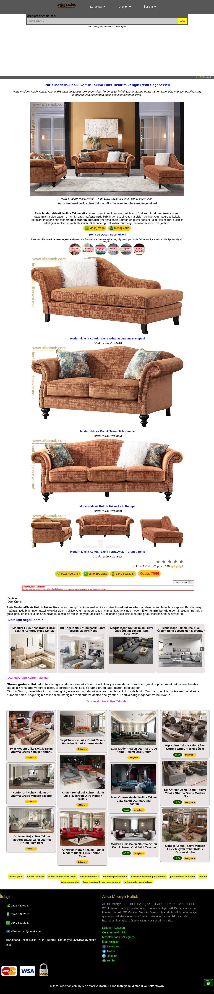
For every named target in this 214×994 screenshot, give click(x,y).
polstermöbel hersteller (182, 876)
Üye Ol (199, 77)
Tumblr (110, 960)
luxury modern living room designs (101, 882)
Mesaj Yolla (97, 228)
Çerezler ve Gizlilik (113, 932)
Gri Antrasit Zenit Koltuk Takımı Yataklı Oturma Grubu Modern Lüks (185, 793)
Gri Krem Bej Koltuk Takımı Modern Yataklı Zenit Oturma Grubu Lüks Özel (32, 840)
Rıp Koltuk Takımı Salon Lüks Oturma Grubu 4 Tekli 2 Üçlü (185, 747)
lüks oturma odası (89, 876)
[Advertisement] (107, 52)
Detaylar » (31, 757)
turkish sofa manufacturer (138, 882)
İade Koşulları (110, 941)
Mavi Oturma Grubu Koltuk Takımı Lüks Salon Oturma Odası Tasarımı (134, 801)
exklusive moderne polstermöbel (148, 876)
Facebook (112, 946)
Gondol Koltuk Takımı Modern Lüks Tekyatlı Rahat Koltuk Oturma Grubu (185, 849)
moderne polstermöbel (115, 876)
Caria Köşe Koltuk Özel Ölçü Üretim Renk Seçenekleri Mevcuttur (181, 629)
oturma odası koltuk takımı (62, 876)
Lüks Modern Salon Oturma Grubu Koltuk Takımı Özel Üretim (134, 750)
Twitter (110, 951)
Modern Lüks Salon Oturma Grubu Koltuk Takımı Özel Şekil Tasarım (134, 846)
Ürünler (123, 6)
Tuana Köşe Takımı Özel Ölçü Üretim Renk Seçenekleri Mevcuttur (131, 629)
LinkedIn (111, 955)
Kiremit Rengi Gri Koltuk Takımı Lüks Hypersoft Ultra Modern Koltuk (83, 796)
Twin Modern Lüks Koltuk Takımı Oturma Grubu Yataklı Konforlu (31, 750)
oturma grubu (16, 876)
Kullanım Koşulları (113, 927)
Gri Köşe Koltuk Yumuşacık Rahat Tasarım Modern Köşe (33, 629)
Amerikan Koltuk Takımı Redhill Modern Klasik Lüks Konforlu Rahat (83, 853)
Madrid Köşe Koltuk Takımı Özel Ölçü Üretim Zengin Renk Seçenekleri (82, 630)
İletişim (148, 6)
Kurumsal (96, 6)
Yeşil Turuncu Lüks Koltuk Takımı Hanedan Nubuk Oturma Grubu (82, 742)
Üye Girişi (206, 77)
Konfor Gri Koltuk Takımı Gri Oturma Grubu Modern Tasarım (31, 794)
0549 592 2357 (97, 573)
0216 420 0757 (70, 573)
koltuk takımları (35, 876)
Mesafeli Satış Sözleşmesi (118, 937)
